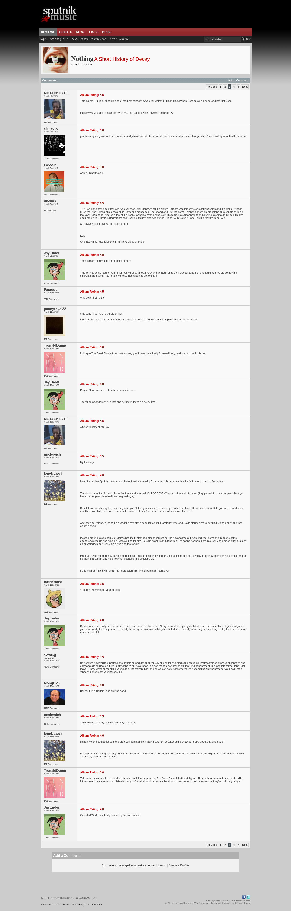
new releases (80, 39)
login (43, 39)
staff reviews (98, 39)
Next (245, 86)
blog (106, 32)
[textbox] (222, 39)
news (80, 32)
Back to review (82, 64)
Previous (212, 86)
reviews (48, 32)
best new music (119, 39)
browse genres (59, 39)
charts (65, 32)
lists (93, 32)
